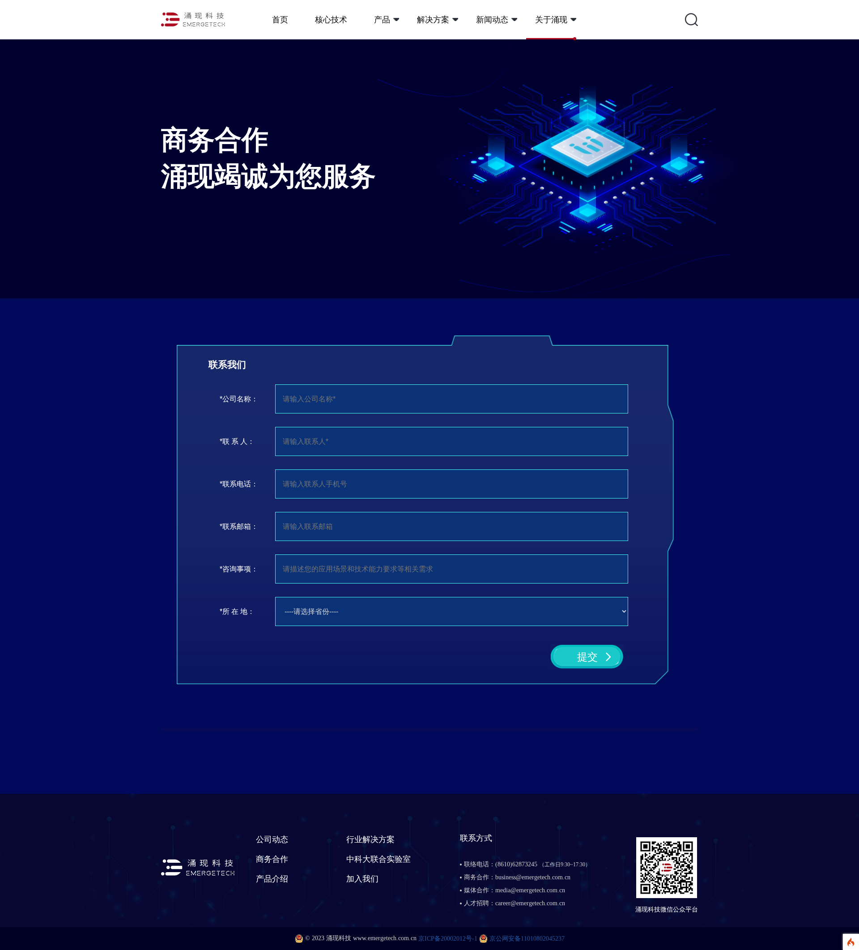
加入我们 (362, 878)
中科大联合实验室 (378, 859)
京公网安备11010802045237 (527, 938)
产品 (382, 19)
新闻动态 (492, 19)
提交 (587, 657)
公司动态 (272, 839)
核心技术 (331, 19)
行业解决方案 (370, 839)
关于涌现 (551, 19)
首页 (280, 19)
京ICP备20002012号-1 (447, 938)
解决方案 (433, 19)
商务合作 (272, 859)
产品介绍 (272, 878)
